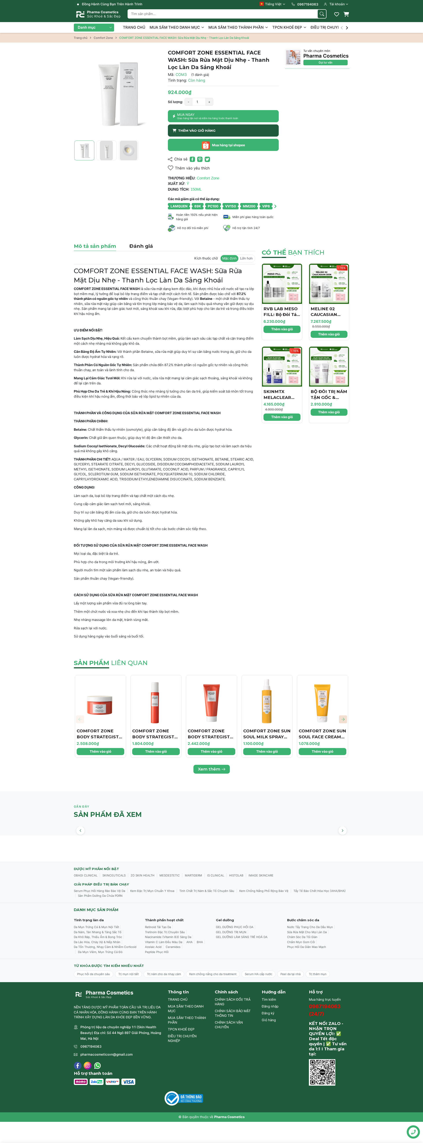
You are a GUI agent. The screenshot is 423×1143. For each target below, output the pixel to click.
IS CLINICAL (215, 875)
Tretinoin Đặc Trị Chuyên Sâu (165, 932)
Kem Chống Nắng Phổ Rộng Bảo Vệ (263, 891)
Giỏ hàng (269, 1020)
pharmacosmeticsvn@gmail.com (106, 1054)
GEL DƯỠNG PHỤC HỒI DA (234, 927)
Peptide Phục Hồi (157, 952)
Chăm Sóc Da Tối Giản (302, 937)
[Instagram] (87, 1066)
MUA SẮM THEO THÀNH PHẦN (236, 27)
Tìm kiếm (269, 999)
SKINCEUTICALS (114, 875)
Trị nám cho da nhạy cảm (164, 974)
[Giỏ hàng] (346, 14)
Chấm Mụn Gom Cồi (301, 942)
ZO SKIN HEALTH (142, 875)
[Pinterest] (199, 159)
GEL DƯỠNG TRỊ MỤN (231, 932)
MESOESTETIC (170, 875)
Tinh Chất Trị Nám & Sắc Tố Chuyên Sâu (206, 891)
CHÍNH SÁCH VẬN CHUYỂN (229, 1024)
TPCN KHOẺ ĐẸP (287, 27)
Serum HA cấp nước (258, 974)
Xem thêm (209, 769)
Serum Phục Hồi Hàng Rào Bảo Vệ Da (99, 891)
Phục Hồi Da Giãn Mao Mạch (306, 947)
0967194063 (91, 1046)
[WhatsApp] (97, 1066)
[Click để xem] (117, 93)
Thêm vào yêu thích (192, 168)
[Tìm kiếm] (322, 14)
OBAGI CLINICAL (85, 875)
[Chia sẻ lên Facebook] (192, 159)
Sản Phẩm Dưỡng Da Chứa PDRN (100, 895)
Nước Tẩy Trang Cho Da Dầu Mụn (310, 927)
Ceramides (173, 947)
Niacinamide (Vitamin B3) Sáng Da (168, 937)
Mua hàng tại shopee (228, 145)
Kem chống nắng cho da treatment (212, 974)
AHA (189, 942)
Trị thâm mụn (318, 974)
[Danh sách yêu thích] (337, 14)
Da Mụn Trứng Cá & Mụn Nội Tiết (96, 927)
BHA (200, 942)
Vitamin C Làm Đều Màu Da (163, 942)
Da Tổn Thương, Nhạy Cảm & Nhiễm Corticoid (105, 947)
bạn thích (293, 252)
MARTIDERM (193, 875)
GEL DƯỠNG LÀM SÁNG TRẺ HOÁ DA (241, 937)
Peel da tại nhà (290, 974)
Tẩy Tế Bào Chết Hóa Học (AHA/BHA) (319, 891)
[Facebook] (78, 1066)
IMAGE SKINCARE (261, 875)
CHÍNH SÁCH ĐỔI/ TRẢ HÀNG (232, 1001)
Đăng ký (268, 1013)
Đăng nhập (270, 1006)
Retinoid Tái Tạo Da (158, 927)
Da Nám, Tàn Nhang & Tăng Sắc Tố (97, 932)
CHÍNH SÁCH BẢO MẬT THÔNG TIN (233, 1013)
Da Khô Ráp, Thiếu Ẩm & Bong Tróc (98, 937)
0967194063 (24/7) (325, 1010)
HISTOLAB (236, 875)
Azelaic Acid (153, 947)
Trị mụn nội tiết (128, 974)
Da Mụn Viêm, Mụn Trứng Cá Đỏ (100, 952)
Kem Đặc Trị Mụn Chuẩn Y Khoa (152, 891)
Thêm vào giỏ (282, 329)
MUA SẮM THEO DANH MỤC (175, 27)
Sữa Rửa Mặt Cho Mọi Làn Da (307, 932)
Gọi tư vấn (325, 62)
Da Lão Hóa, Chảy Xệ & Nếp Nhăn (97, 942)
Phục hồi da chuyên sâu (93, 974)
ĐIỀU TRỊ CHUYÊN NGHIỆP (335, 27)
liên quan (111, 663)
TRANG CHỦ (134, 27)
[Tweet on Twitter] (207, 159)
